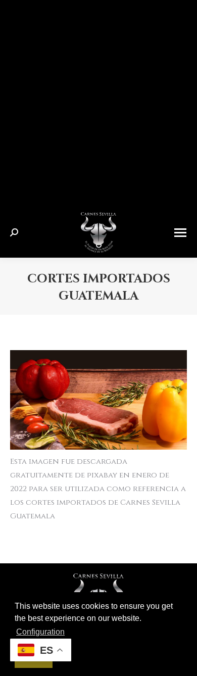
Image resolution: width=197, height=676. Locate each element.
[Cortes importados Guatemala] (98, 400)
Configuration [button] (40, 631)
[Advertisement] (98, 103)
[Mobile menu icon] (180, 232)
